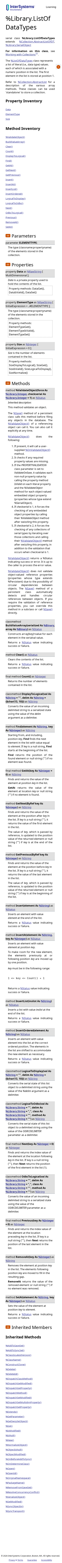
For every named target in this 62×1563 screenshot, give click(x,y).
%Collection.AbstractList (32, 82)
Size (8, 118)
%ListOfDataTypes (22, 60)
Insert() (10, 179)
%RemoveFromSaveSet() (19, 1487)
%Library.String (15, 1107)
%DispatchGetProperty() (19, 1388)
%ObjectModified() (16, 1454)
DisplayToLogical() (16, 155)
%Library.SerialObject (18, 45)
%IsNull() (10, 1435)
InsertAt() (11, 184)
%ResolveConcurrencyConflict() (23, 1492)
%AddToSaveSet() (15, 1345)
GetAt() (9, 165)
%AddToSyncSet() (15, 1350)
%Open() (10, 1468)
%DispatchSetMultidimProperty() (23, 1402)
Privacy (12, 1560)
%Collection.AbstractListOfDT (36, 41)
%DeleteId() (12, 1373)
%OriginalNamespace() (18, 1477)
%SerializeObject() (15, 1496)
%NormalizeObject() (17, 1444)
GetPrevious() (13, 174)
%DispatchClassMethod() (19, 1378)
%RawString (34, 271)
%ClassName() (13, 1359)
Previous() (11, 217)
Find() (9, 160)
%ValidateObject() (15, 137)
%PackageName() (15, 1482)
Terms (20, 1560)
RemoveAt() (12, 222)
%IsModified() (13, 1430)
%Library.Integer (16, 394)
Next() (9, 207)
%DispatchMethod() (16, 1392)
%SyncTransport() (15, 1511)
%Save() (18, 413)
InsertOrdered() (14, 193)
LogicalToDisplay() (16, 198)
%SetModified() (14, 1501)
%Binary (49, 625)
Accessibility (46, 1560)
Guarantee (32, 1560)
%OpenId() (11, 1473)
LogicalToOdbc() (14, 203)
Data (8, 109)
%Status (40, 398)
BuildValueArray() (15, 141)
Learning (51, 7)
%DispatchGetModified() (19, 1383)
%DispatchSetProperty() (18, 1407)
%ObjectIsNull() (14, 1449)
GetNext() (11, 170)
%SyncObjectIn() (15, 1506)
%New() (10, 1440)
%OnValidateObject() (37, 450)
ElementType (13, 114)
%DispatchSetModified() (19, 1397)
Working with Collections (22, 54)
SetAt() (9, 226)
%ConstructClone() (16, 1364)
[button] (8, 235)
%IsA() (9, 1425)
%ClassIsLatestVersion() (18, 1355)
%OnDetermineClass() (18, 1463)
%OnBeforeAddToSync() (19, 1459)
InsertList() (11, 189)
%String (11, 697)
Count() (10, 151)
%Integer (31, 344)
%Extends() (12, 1411)
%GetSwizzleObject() (17, 1421)
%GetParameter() (15, 1416)
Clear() (9, 146)
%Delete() (11, 1369)
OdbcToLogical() (14, 212)
